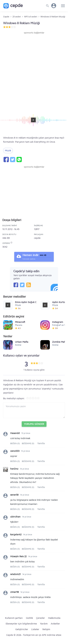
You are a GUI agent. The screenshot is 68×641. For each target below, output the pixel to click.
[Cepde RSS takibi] (28, 284)
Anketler (55, 623)
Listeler (35, 629)
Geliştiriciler (21, 629)
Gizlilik (29, 618)
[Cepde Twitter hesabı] (22, 284)
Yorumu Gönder (34, 424)
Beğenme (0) (28, 443)
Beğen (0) (15, 443)
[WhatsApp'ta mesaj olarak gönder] (19, 159)
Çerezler (40, 618)
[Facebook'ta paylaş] (6, 159)
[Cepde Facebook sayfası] (15, 284)
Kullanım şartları (14, 618)
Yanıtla (41, 443)
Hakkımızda (54, 618)
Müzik (8, 150)
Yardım (44, 623)
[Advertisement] (34, 70)
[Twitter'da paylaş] (12, 159)
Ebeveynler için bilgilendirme (21, 623)
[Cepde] (13, 6)
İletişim (46, 629)
